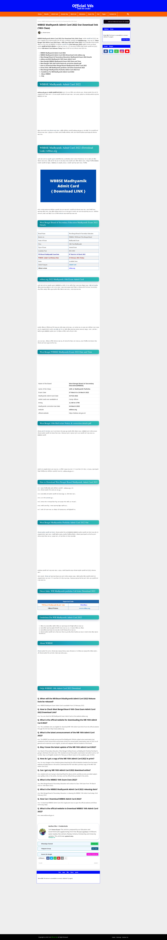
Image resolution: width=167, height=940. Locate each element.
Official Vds (54, 937)
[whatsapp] (116, 51)
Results (46, 14)
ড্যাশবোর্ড (48, 498)
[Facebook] (47, 858)
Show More (125, 39)
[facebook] (106, 51)
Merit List (73, 14)
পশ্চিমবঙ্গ (39, 651)
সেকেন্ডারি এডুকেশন (51, 159)
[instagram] (122, 51)
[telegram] (111, 51)
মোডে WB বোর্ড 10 (58, 329)
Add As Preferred (92, 854)
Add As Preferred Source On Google (118, 21)
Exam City (91, 14)
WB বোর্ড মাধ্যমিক (93, 285)
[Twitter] (51, 858)
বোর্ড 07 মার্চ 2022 (46, 431)
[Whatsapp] (55, 858)
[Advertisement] (68, 113)
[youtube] (127, 51)
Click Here (83, 605)
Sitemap (118, 937)
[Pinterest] (58, 858)
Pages (104, 14)
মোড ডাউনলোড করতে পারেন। (53, 130)
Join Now (94, 848)
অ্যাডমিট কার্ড (90, 38)
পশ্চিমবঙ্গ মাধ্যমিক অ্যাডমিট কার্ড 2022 (46, 532)
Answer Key (64, 14)
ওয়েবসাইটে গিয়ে (65, 44)
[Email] (62, 858)
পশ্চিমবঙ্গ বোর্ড (47, 576)
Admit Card (54, 14)
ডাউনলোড (61, 213)
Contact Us (112, 14)
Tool (98, 14)
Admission (82, 14)
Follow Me (94, 844)
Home (40, 14)
